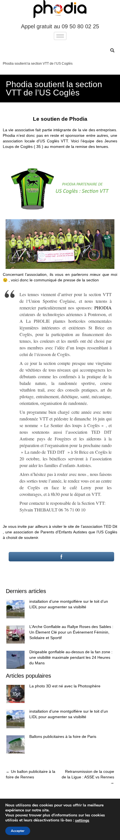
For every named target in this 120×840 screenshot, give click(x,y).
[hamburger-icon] (60, 36)
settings (82, 820)
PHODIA (103, 308)
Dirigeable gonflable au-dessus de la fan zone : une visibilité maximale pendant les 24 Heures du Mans (70, 657)
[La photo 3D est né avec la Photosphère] (15, 693)
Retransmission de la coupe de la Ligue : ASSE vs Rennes (88, 777)
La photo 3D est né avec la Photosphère (64, 686)
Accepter (18, 831)
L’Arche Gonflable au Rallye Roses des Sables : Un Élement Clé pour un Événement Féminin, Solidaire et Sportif (71, 632)
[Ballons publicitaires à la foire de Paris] (15, 744)
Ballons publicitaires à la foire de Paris (62, 736)
